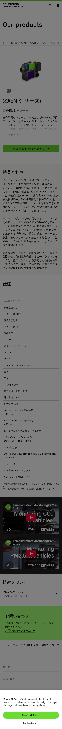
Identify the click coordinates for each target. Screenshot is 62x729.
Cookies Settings (31, 723)
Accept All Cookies (31, 715)
